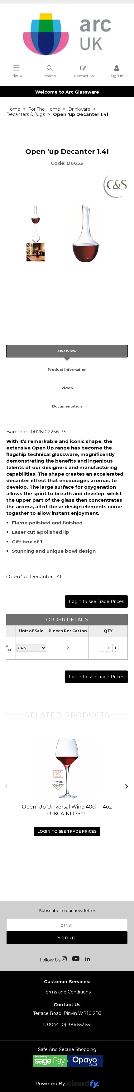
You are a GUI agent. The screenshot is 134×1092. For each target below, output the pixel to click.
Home (13, 109)
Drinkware (79, 109)
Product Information (67, 369)
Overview (67, 351)
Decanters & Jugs (25, 114)
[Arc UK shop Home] (67, 55)
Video (67, 388)
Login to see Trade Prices (96, 601)
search (50, 75)
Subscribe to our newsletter (67, 910)
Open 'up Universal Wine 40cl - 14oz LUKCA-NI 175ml (67, 810)
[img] (65, 958)
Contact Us (84, 75)
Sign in (117, 75)
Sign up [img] (67, 938)
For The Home (44, 109)
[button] (7, 786)
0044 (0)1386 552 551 (67, 1024)
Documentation (67, 406)
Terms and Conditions (67, 992)
